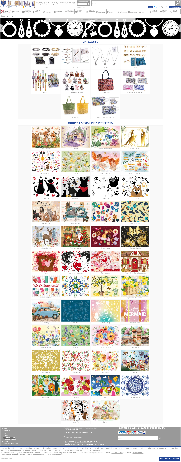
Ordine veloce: (83, 2)
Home (3, 16)
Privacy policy (138, 453)
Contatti (6, 435)
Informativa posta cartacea (11, 445)
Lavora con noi (9, 437)
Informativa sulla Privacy (11, 443)
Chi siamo (7, 430)
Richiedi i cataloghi (175, 7)
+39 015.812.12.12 (73, 432)
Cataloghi (6, 441)
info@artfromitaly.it (75, 437)
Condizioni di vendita (10, 439)
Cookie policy (117, 453)
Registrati (157, 7)
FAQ (5, 434)
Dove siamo (7, 432)
